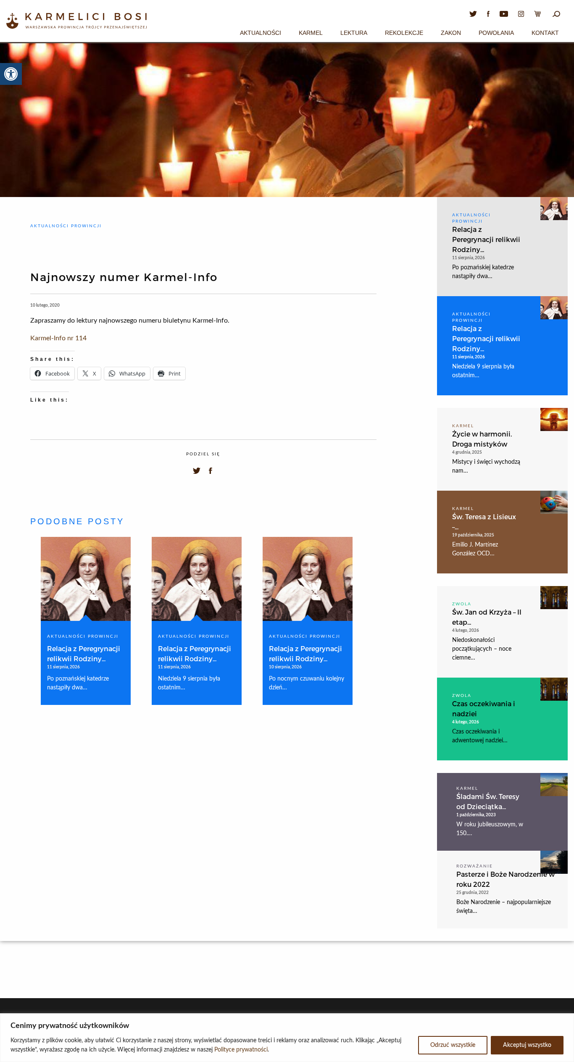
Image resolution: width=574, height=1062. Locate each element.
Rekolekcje (404, 32)
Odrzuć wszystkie (452, 1045)
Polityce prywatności (241, 1050)
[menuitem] (260, 31)
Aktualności (260, 32)
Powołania (496, 32)
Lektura (353, 32)
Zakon (451, 32)
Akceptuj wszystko (527, 1045)
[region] (287, 1037)
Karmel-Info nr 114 (58, 338)
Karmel (311, 32)
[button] (11, 74)
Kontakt (545, 32)
